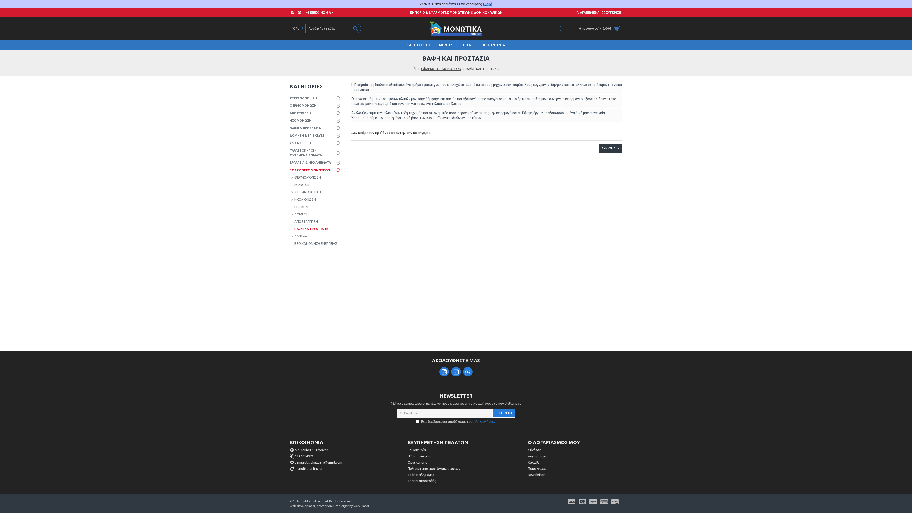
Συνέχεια (608, 148)
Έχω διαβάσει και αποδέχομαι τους (458, 421)
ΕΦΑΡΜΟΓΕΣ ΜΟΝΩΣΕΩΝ (441, 69)
